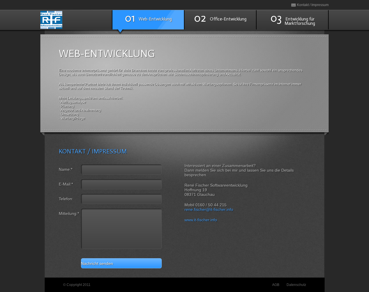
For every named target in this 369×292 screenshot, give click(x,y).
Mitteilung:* (69, 213)
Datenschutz (296, 285)
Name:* (65, 169)
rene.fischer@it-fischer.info (208, 209)
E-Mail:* (66, 184)
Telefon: (66, 198)
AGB (275, 285)
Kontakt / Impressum (313, 5)
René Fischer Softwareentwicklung (76, 19)
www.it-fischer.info (200, 220)
